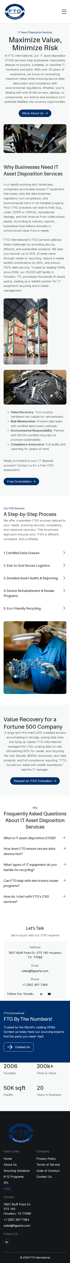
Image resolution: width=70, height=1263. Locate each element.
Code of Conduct (48, 1170)
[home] (15, 12)
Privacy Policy (46, 1158)
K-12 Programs (14, 1176)
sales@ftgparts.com (17, 1225)
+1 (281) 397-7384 (16, 1219)
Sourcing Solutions (17, 1170)
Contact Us (22, 1047)
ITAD (7, 1189)
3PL (6, 1183)
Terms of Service (48, 1164)
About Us (10, 1164)
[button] (63, 12)
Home (8, 1158)
